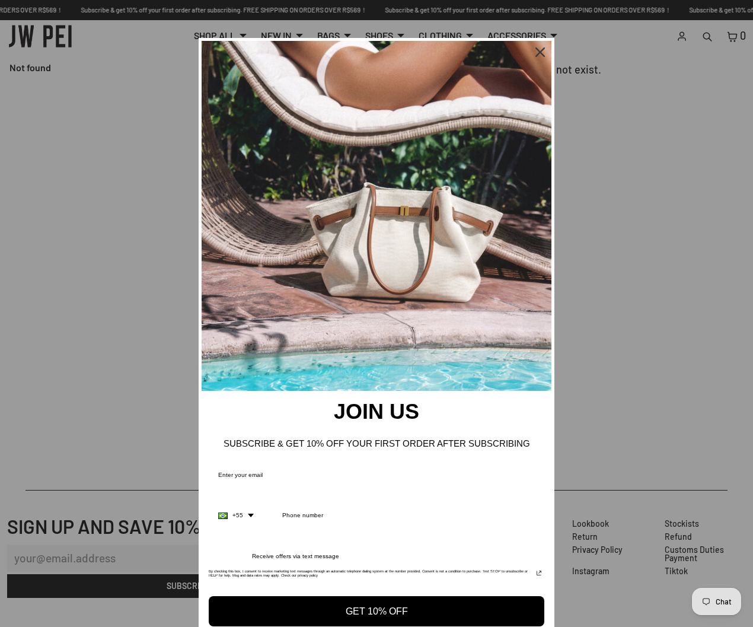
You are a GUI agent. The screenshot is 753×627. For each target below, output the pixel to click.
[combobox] (236, 515)
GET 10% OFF (377, 611)
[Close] (540, 52)
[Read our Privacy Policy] (539, 575)
